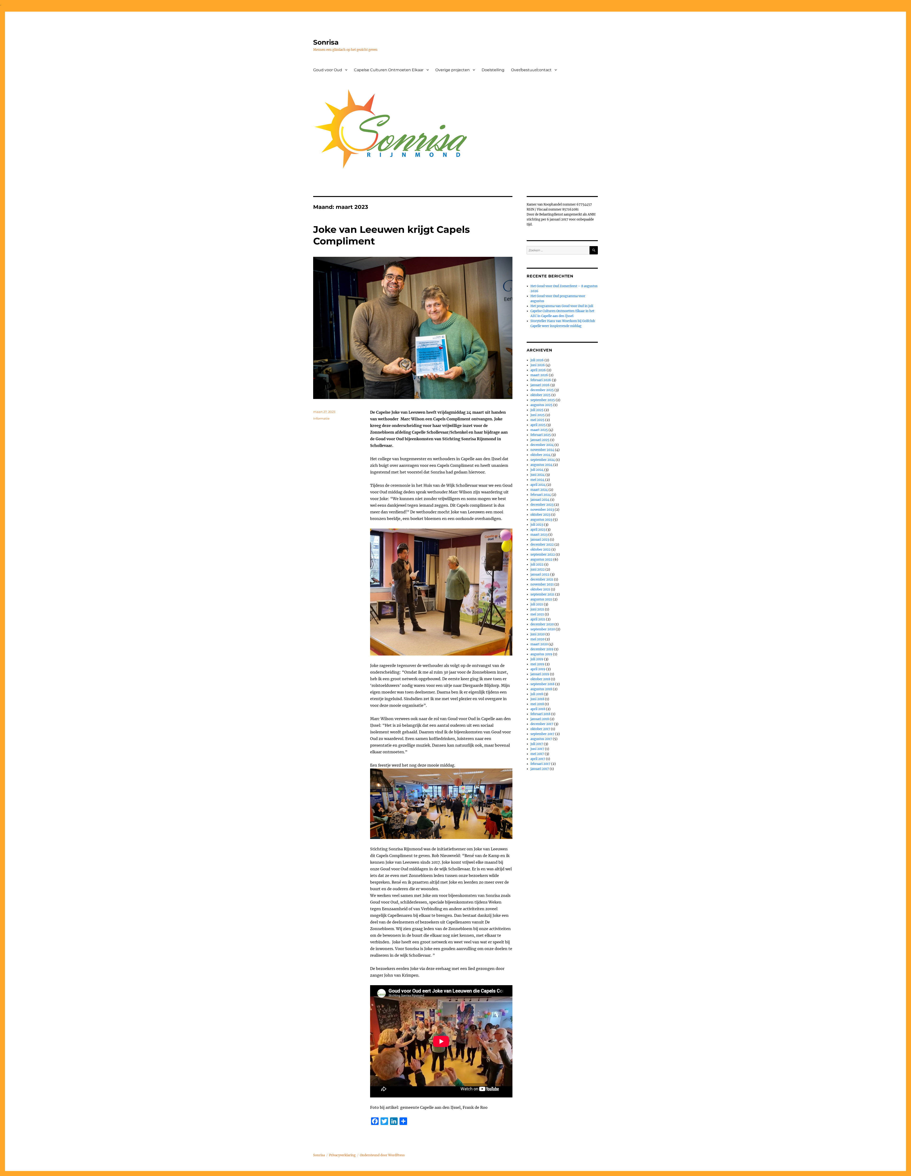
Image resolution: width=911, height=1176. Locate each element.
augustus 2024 (541, 465)
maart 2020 (539, 644)
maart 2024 (539, 490)
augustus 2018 (541, 689)
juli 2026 (537, 360)
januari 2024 (539, 500)
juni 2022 (537, 569)
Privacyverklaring (342, 1155)
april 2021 (537, 619)
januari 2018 (539, 719)
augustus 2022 (541, 560)
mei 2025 (537, 420)
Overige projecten (452, 70)
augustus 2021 (541, 599)
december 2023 (541, 505)
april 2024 (538, 485)
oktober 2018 (540, 679)
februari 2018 (540, 714)
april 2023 (537, 530)
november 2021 (542, 584)
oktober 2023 (540, 515)
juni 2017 (537, 749)
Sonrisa (326, 42)
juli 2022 (537, 564)
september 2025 (542, 400)
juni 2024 (537, 475)
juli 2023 (536, 525)
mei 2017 (537, 754)
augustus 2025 (541, 405)
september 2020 (542, 629)
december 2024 (542, 445)
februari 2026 (540, 380)
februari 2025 (540, 435)
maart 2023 (539, 535)
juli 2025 (537, 410)
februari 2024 (540, 495)
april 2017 (537, 759)
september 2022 (542, 555)
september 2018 (542, 684)
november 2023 (542, 510)
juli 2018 (536, 694)
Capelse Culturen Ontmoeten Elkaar (388, 70)
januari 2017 (539, 769)
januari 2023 (539, 540)
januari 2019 (539, 674)
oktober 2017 (540, 729)
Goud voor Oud (327, 70)
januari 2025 (539, 440)
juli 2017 (536, 744)
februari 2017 (540, 764)
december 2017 (541, 724)
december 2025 (542, 390)
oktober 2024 (540, 455)
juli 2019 (536, 659)
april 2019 (537, 669)
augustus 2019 (541, 654)
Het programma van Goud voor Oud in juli (561, 306)
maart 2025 (539, 430)
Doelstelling (493, 70)
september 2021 (542, 594)
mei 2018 (537, 704)
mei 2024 (537, 480)
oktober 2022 (540, 550)
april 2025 (538, 425)
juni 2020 (537, 634)
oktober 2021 (540, 589)
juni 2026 (537, 365)
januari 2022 (539, 574)
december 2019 (541, 649)
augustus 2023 (541, 520)
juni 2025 (537, 415)
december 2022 (542, 545)
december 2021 (541, 579)
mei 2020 (537, 639)
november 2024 (542, 450)
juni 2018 (537, 699)
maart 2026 (539, 375)
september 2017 (542, 734)
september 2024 (542, 460)
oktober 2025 (540, 395)
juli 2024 (537, 470)
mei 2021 (537, 614)
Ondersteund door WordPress (382, 1155)
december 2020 (542, 624)
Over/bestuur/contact (531, 70)
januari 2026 (540, 385)
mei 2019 (537, 664)
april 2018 (537, 709)
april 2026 (538, 370)
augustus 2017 (541, 739)
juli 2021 (536, 604)
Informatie (321, 418)
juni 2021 (537, 609)
